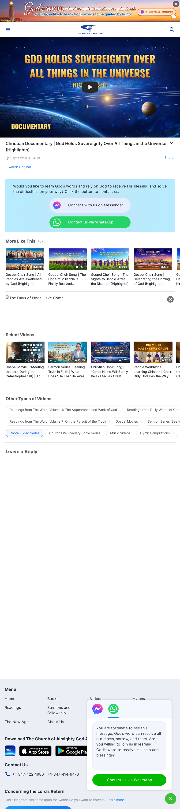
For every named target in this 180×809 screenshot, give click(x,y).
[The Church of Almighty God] (90, 29)
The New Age (17, 721)
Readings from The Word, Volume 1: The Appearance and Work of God (63, 410)
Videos (96, 698)
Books (52, 698)
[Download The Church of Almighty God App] (10, 750)
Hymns (139, 698)
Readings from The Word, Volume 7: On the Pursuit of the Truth (58, 421)
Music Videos (120, 433)
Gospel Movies (127, 421)
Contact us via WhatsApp (129, 779)
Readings (13, 707)
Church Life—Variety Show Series (74, 433)
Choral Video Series (24, 433)
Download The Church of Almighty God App (49, 738)
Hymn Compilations (155, 433)
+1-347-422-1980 (28, 774)
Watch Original (19, 167)
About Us (55, 721)
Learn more (115, 800)
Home (10, 698)
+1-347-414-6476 (63, 774)
